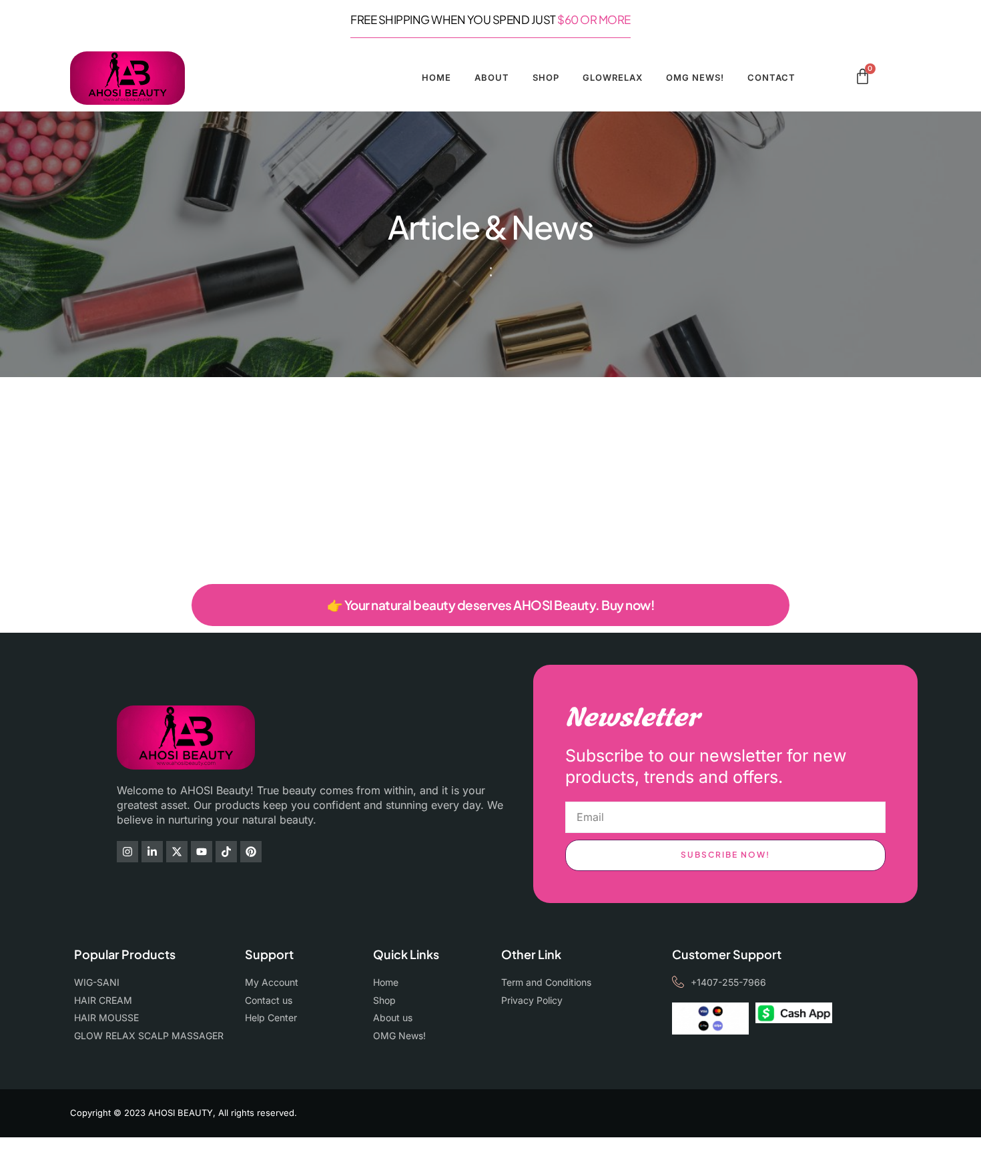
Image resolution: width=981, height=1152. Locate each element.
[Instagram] (127, 851)
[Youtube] (201, 851)
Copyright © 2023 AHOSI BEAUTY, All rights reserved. (183, 1112)
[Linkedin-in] (152, 851)
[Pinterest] (251, 851)
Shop (546, 77)
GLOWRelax (613, 77)
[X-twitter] (177, 851)
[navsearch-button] (840, 78)
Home (436, 77)
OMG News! (695, 77)
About (491, 77)
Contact (771, 77)
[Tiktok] (226, 851)
